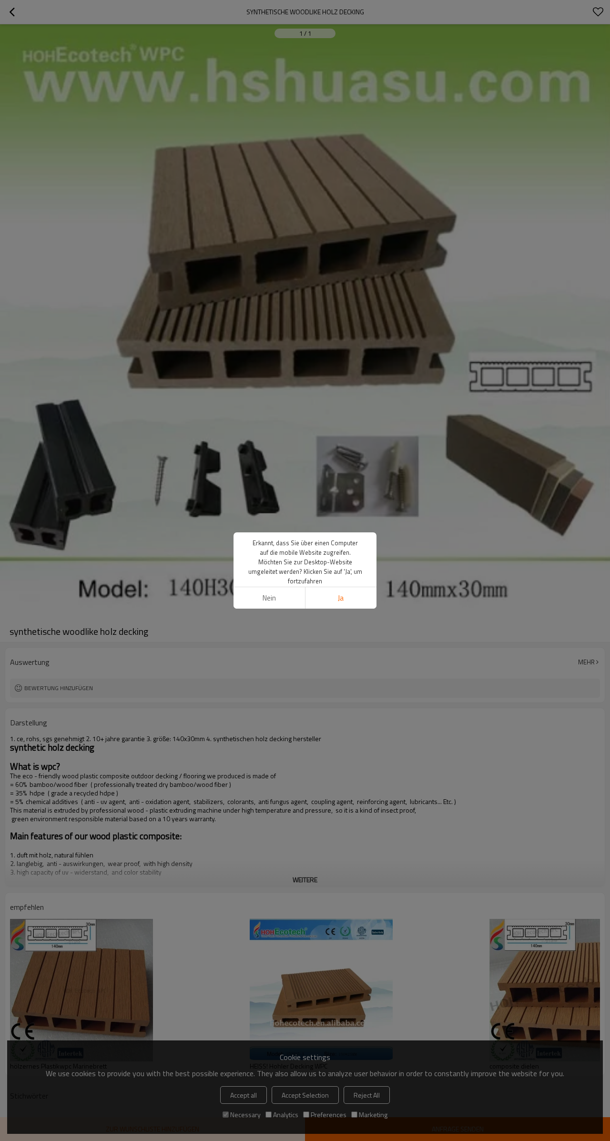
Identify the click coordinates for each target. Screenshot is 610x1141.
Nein (269, 597)
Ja (341, 597)
